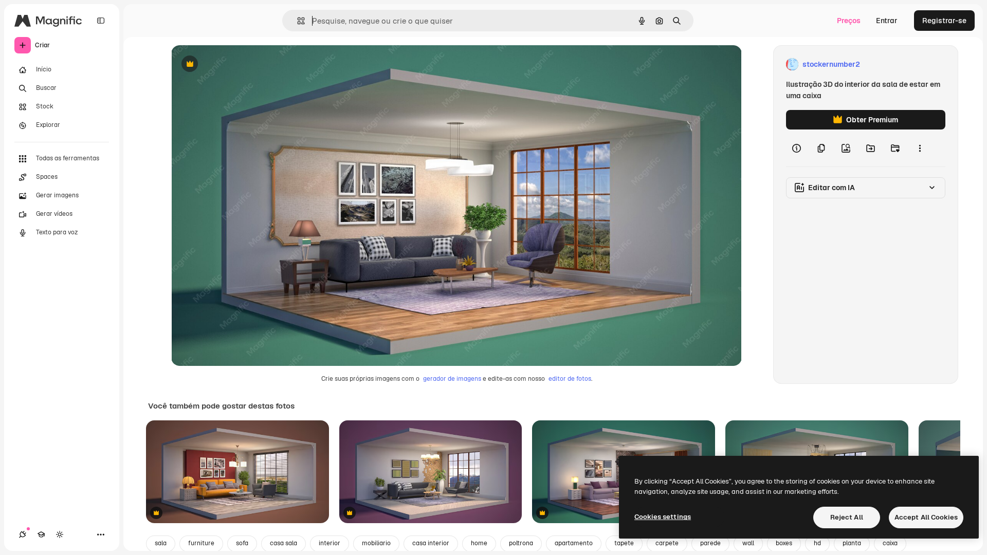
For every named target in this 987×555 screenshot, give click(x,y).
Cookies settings (662, 516)
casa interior (430, 543)
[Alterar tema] (59, 534)
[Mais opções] (919, 148)
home (479, 543)
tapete (624, 543)
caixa (890, 543)
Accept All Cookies (926, 517)
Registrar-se (944, 20)
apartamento (574, 543)
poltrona (521, 543)
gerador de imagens (452, 379)
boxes (784, 543)
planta (852, 543)
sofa (242, 543)
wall (748, 543)
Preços (849, 20)
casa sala (283, 543)
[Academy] (41, 534)
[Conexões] (22, 534)
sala (161, 543)
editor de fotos (570, 379)
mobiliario (376, 543)
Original (237, 64)
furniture (201, 543)
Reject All (846, 517)
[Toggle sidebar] (101, 20)
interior (329, 543)
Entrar (887, 20)
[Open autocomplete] (297, 21)
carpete (667, 543)
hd (817, 543)
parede (710, 543)
